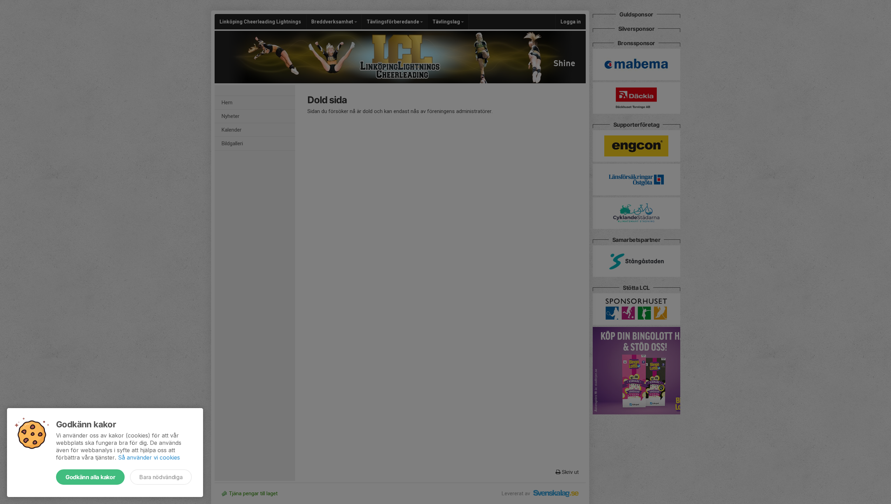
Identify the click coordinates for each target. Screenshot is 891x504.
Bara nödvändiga (160, 477)
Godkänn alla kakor (90, 477)
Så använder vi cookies (149, 457)
